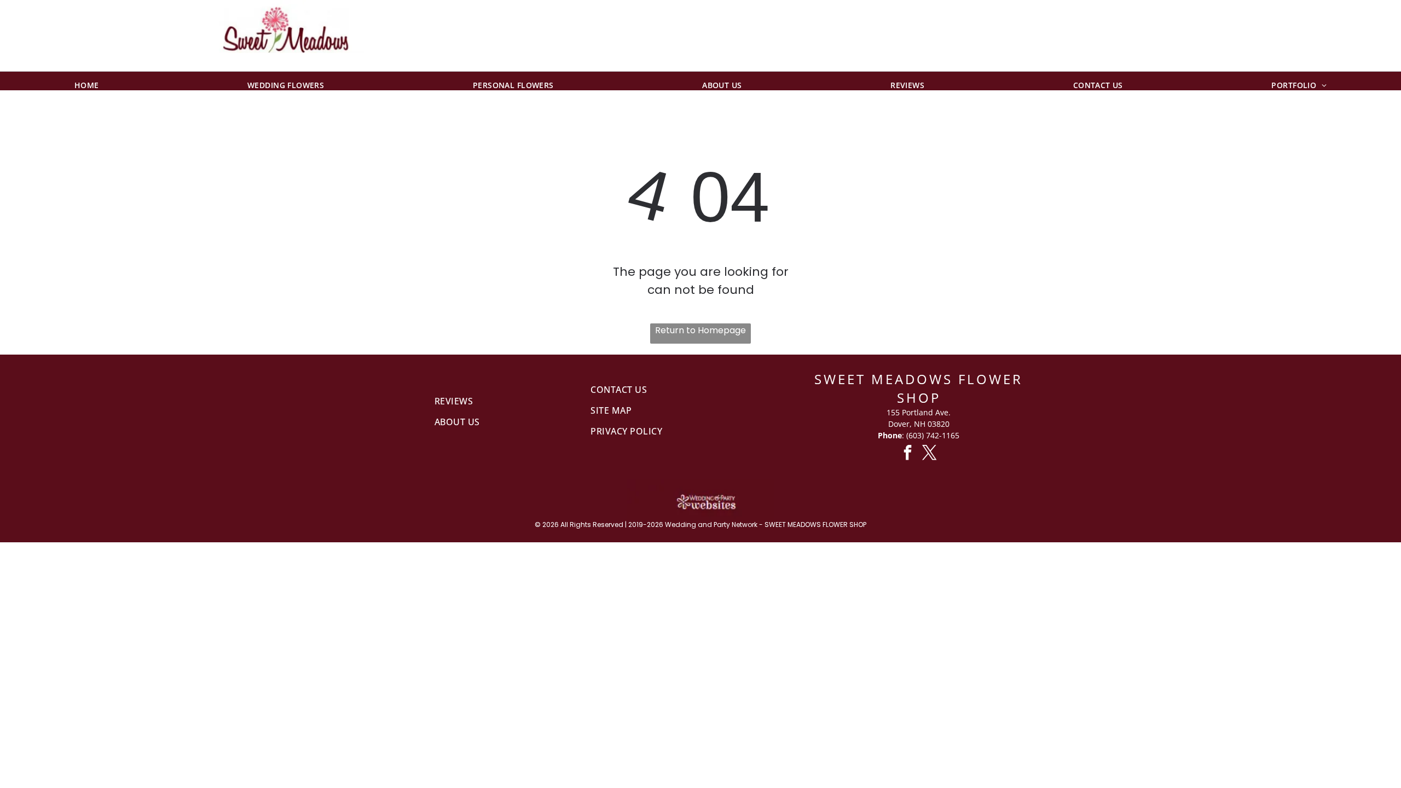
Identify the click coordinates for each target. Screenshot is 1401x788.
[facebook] (908, 454)
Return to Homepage (700, 330)
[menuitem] (86, 81)
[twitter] (930, 454)
